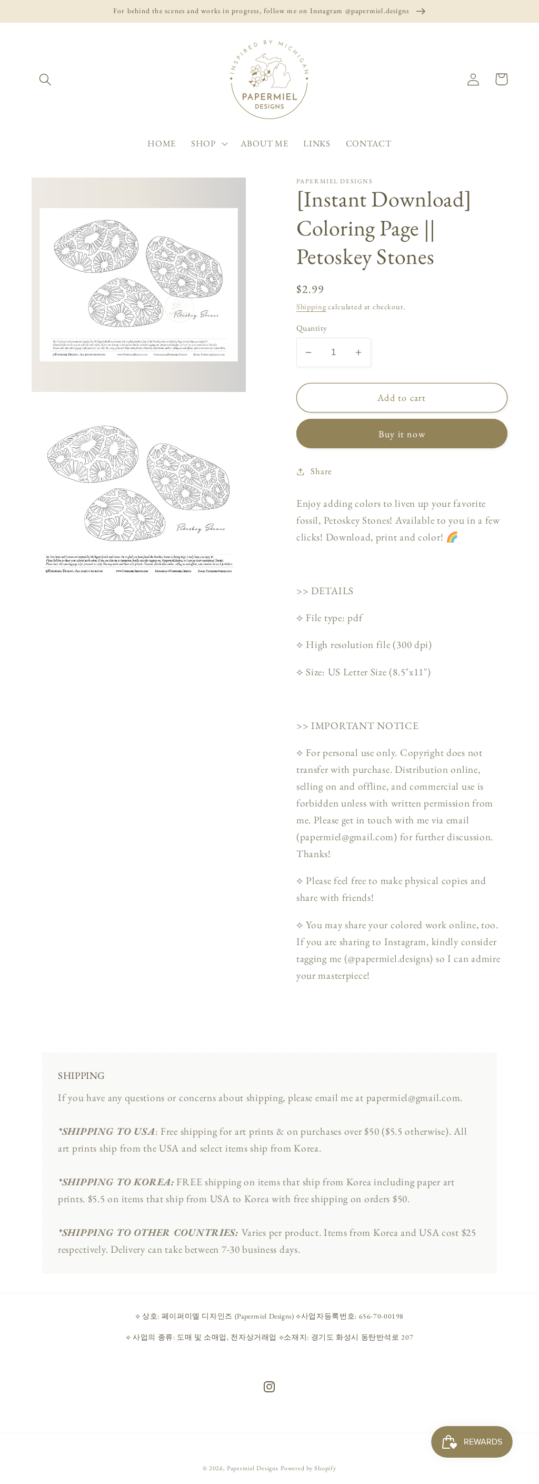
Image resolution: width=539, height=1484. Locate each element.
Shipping (311, 306)
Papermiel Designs (252, 1468)
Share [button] (321, 471)
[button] (45, 79)
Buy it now (401, 434)
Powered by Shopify (308, 1468)
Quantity (311, 327)
